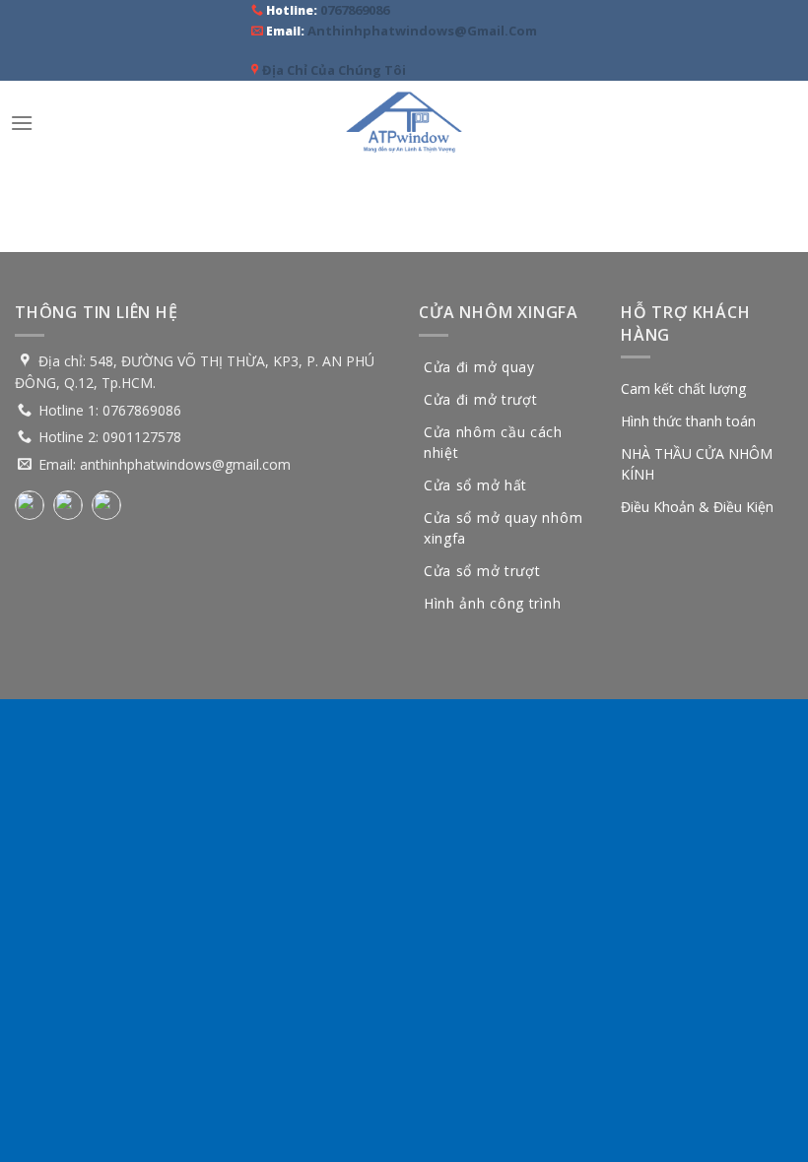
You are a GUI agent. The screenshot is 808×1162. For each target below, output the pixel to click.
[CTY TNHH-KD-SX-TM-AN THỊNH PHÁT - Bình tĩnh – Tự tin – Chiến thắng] (404, 123)
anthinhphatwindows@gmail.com (422, 30)
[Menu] (22, 122)
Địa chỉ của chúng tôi (334, 70)
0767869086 (354, 10)
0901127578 (141, 436)
